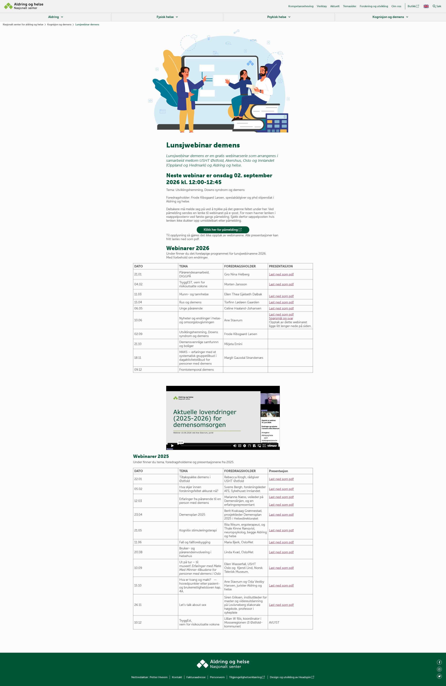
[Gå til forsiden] (23, 6)
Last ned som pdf (281, 274)
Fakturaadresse (196, 677)
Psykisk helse (276, 17)
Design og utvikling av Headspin (290, 677)
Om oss (396, 6)
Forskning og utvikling (374, 6)
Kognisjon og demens (388, 17)
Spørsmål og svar (281, 318)
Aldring (53, 17)
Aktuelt (335, 6)
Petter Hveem (159, 677)
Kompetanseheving (300, 6)
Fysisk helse (165, 17)
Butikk (412, 6)
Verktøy (322, 6)
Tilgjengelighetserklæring (245, 677)
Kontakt (177, 677)
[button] (434, 6)
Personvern (217, 677)
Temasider (349, 6)
